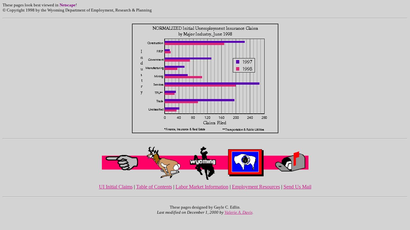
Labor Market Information (202, 186)
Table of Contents (154, 186)
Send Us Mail (297, 186)
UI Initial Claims (116, 186)
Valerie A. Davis (238, 212)
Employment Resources (256, 186)
